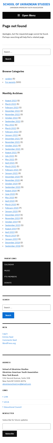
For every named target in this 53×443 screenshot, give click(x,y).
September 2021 (12, 149)
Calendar (9, 264)
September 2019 (12, 225)
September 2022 (12, 121)
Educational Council (12, 407)
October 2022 (11, 118)
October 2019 (11, 222)
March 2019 (10, 235)
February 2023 (12, 107)
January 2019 (11, 239)
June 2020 (10, 194)
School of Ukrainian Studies (26, 4)
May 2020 (9, 197)
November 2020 (12, 180)
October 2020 (11, 183)
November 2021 (12, 142)
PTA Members (10, 276)
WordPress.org (9, 343)
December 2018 (12, 242)
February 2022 (12, 131)
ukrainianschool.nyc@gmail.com (16, 384)
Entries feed (7, 337)
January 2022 (11, 135)
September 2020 (12, 187)
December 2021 (12, 138)
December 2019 (12, 215)
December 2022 (12, 111)
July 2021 (9, 156)
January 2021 (11, 173)
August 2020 (11, 190)
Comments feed (9, 340)
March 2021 (10, 166)
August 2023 (11, 100)
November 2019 (12, 218)
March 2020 (10, 204)
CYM (6, 397)
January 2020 (11, 211)
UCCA (6, 402)
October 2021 (11, 145)
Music (7, 270)
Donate (8, 282)
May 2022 (9, 125)
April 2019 (10, 232)
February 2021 (12, 170)
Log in (5, 333)
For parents (10, 82)
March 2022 (10, 128)
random (8, 78)
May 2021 (9, 159)
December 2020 (12, 176)
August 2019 (11, 228)
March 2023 (10, 104)
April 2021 (10, 163)
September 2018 (12, 246)
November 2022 (12, 114)
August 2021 (11, 152)
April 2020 (10, 201)
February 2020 (12, 208)
